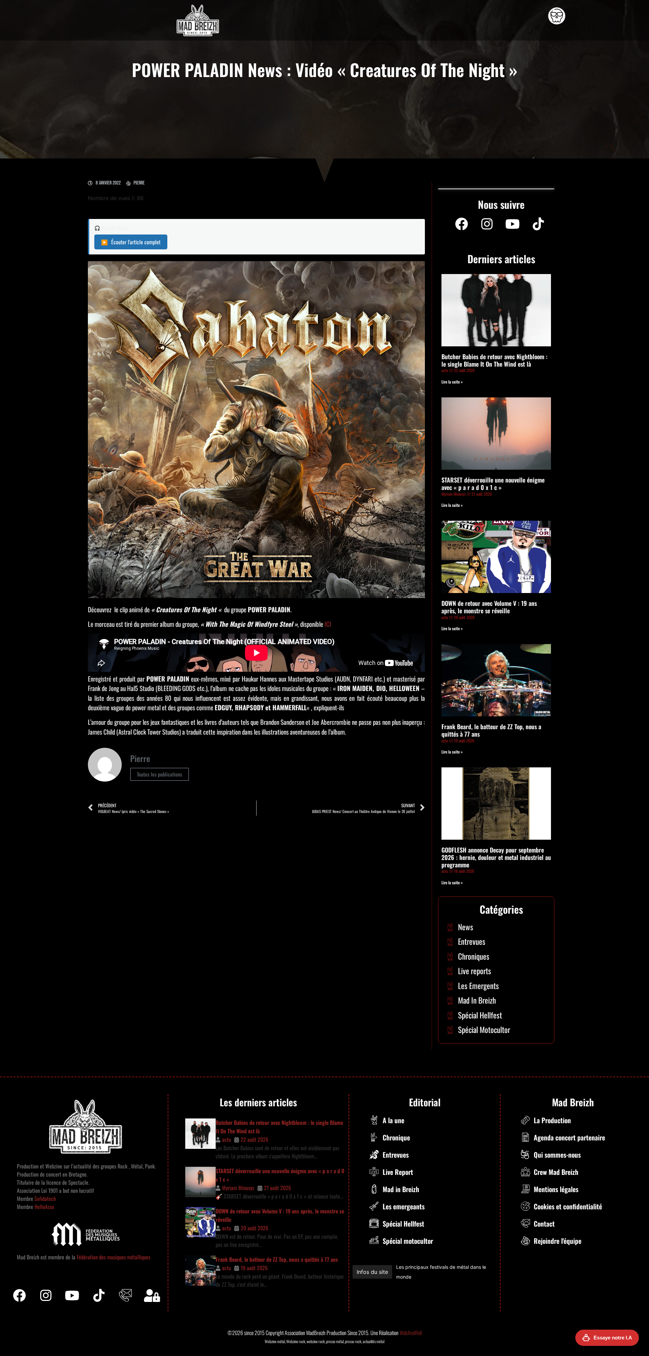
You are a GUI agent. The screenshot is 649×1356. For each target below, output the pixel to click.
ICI (327, 623)
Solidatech (45, 1198)
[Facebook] (461, 224)
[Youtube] (513, 224)
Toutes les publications (159, 774)
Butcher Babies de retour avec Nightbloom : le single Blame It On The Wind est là (494, 360)
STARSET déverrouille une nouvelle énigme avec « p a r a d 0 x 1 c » (493, 483)
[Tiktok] (99, 1295)
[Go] (556, 16)
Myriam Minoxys (238, 1188)
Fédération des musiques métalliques (113, 1257)
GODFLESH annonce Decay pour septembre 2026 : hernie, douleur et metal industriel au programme (496, 857)
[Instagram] (487, 224)
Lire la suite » (452, 382)
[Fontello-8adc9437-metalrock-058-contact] (125, 1295)
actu (226, 1139)
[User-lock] (152, 1295)
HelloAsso (43, 1207)
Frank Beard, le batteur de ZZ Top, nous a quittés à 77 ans (491, 730)
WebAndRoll (411, 1333)
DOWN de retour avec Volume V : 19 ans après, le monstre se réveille (489, 607)
